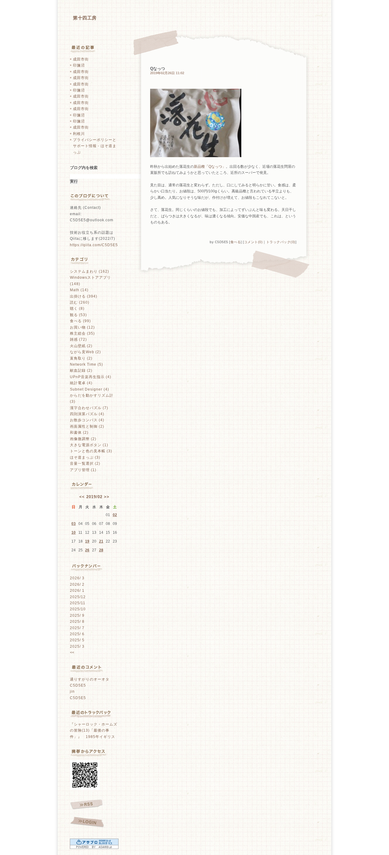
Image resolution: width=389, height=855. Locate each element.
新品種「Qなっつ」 (210, 166)
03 (73, 524)
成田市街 (81, 59)
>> (106, 497)
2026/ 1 (77, 590)
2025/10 (78, 609)
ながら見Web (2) (85, 352)
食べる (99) (80, 321)
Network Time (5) (86, 364)
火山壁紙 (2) (81, 346)
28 (101, 550)
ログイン (87, 822)
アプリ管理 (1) (83, 470)
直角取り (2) (81, 358)
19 (87, 541)
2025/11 (77, 603)
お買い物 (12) (82, 327)
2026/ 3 (77, 578)
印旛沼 (79, 65)
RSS (86, 804)
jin (72, 691)
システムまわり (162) (89, 271)
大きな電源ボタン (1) (89, 445)
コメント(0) (253, 242)
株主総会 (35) (82, 333)
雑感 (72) (78, 339)
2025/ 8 (77, 621)
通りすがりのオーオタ (89, 679)
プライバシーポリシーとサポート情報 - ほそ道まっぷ (94, 146)
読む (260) (79, 302)
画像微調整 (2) (83, 439)
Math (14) (79, 290)
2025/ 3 (77, 646)
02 (115, 515)
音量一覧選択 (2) (85, 463)
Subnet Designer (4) (89, 389)
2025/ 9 (77, 615)
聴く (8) (77, 308)
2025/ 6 (77, 634)
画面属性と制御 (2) (87, 426)
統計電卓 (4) (81, 383)
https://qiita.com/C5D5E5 (94, 245)
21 (101, 541)
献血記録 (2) (81, 370)
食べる (235, 242)
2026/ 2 (77, 584)
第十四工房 (85, 17)
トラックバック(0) (280, 242)
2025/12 (78, 597)
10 (73, 532)
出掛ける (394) (83, 296)
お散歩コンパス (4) (87, 420)
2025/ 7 (77, 628)
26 (87, 550)
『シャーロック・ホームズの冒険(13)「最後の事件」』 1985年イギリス (93, 730)
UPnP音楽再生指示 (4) (90, 377)
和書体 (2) (79, 432)
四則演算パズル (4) (87, 414)
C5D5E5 (78, 685)
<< (82, 497)
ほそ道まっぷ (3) (85, 457)
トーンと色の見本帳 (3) (91, 451)
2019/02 (94, 497)
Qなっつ (157, 68)
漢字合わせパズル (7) (89, 408)
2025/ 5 (77, 640)
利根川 (79, 134)
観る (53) (78, 315)
